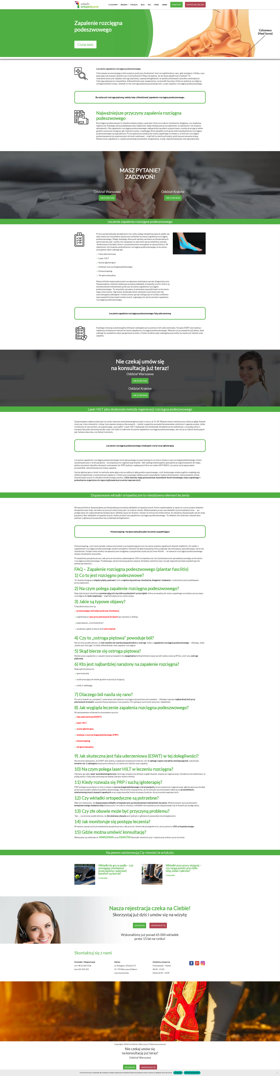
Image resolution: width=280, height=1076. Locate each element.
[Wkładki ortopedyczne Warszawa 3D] (86, 5)
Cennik (164, 5)
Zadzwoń (139, 925)
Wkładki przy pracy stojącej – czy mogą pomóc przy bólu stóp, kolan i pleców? (183, 868)
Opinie (156, 5)
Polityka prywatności (157, 1044)
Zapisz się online (195, 4)
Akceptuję (177, 1072)
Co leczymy (112, 5)
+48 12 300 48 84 (173, 198)
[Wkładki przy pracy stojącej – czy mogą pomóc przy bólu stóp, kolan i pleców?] (152, 883)
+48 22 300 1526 (107, 198)
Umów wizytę (158, 925)
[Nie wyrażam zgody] (277, 1073)
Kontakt (176, 4)
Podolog (134, 5)
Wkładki (124, 5)
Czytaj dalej (85, 44)
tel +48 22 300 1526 (82, 965)
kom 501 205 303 (81, 969)
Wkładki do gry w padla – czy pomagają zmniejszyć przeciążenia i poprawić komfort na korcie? (115, 869)
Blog (143, 5)
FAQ (149, 5)
